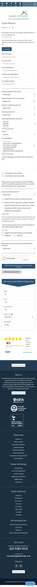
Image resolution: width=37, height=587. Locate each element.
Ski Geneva (18, 482)
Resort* (4, 131)
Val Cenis (18, 504)
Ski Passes (18, 530)
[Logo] (18, 14)
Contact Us (18, 439)
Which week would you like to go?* (12, 119)
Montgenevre (19, 498)
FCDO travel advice (18, 453)
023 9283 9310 (6, 37)
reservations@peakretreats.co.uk (18, 556)
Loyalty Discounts (18, 447)
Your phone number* (8, 81)
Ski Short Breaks (19, 474)
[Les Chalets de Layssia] (18, 147)
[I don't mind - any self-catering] (18, 143)
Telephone (7, 235)
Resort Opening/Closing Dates (18, 533)
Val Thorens (18, 501)
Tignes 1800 (18, 509)
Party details (7, 322)
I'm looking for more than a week (14, 176)
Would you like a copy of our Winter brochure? (18, 199)
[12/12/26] (18, 125)
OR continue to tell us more (11, 272)
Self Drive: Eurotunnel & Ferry (18, 524)
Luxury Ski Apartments (18, 471)
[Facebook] (9, 27)
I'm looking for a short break (13, 173)
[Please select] (18, 141)
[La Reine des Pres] (18, 149)
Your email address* (8, 67)
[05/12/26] (18, 123)
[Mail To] (12, 27)
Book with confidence (18, 444)
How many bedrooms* (8, 112)
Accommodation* (7, 138)
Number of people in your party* (11, 91)
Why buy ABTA (18, 442)
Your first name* (6, 54)
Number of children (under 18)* (11, 105)
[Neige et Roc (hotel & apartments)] (18, 151)
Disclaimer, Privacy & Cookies (18, 456)
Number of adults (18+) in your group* (13, 98)
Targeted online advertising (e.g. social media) (18, 233)
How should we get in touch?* (11, 192)
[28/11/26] (18, 122)
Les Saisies (18, 506)
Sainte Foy (18, 495)
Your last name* (6, 61)
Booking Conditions (19, 450)
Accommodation (8, 306)
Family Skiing (18, 468)
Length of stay (7, 314)
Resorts (5, 299)
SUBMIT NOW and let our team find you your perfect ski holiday (18, 266)
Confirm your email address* (10, 74)
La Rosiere (18, 515)
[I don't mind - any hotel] (18, 145)
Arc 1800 (18, 512)
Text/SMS (19, 235)
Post (5, 230)
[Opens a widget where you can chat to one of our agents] (30, 584)
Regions (5, 291)
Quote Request (18, 458)
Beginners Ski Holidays (18, 476)
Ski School (18, 527)
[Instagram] (21, 566)
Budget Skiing (18, 479)
